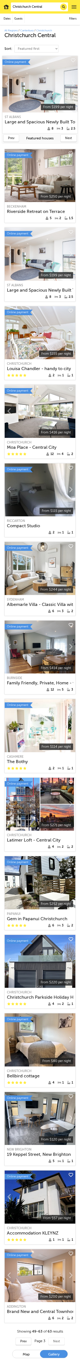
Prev (11, 138)
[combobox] (39, 6)
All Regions (11, 30)
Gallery (54, 1354)
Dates (7, 18)
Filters (72, 18)
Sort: (8, 49)
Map (26, 1354)
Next (68, 138)
